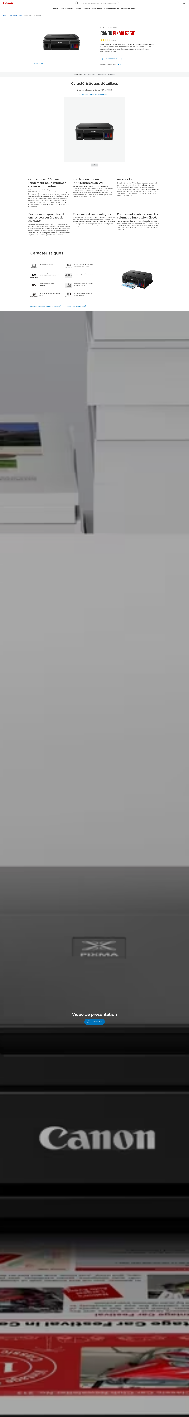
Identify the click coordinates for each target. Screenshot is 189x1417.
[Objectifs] (82, 8)
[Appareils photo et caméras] (73, 8)
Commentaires (101, 74)
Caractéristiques (89, 74)
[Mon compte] (184, 3)
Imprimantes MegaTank (108, 27)
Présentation (78, 74)
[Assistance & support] (137, 8)
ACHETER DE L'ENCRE (111, 59)
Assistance (111, 74)
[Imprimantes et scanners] (102, 8)
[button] (76, 165)
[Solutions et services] (119, 8)
